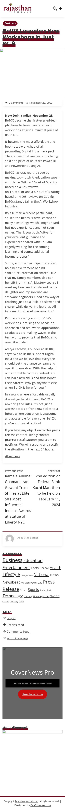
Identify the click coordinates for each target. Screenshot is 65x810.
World (55, 596)
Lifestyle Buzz (27, 575)
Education (32, 560)
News (54, 574)
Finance (44, 568)
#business (12, 456)
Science (23, 590)
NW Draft (25, 583)
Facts (35, 568)
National (41, 574)
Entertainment (16, 567)
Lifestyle (11, 574)
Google (49, 197)
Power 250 (36, 582)
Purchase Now (32, 694)
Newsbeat (11, 582)
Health (55, 567)
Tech (49, 590)
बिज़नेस (21, 601)
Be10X (9, 120)
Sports (33, 589)
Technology (12, 595)
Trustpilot (17, 192)
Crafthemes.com (40, 805)
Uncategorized (41, 596)
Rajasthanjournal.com (26, 801)
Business (10, 23)
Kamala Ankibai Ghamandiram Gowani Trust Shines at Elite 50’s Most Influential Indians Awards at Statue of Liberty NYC (18, 499)
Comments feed (18, 631)
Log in (11, 618)
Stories (43, 590)
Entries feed (15, 625)
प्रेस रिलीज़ (14, 601)
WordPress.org (17, 638)
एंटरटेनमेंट (5, 602)
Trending (28, 596)
